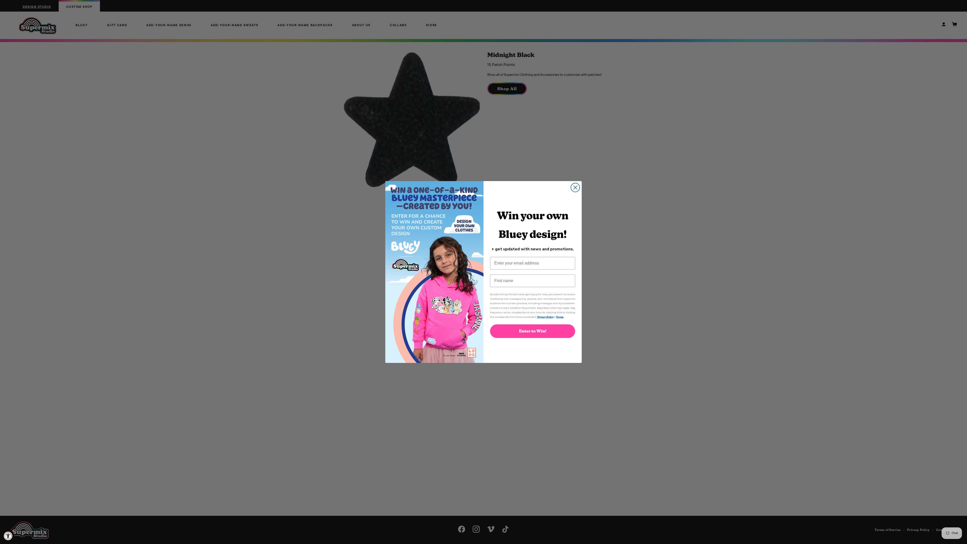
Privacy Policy (545, 317)
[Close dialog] (575, 187)
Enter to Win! (532, 331)
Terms (560, 317)
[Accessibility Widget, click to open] (8, 535)
